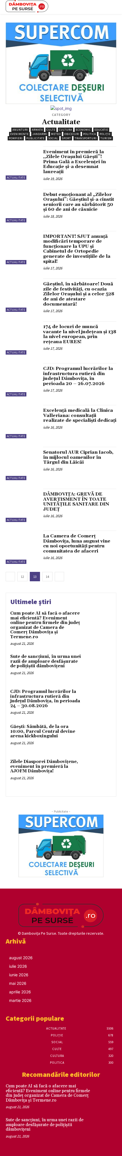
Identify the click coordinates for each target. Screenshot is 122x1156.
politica (89, 134)
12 (22, 576)
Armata (37, 130)
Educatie (101, 130)
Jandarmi (39, 134)
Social (53, 138)
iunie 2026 (18, 974)
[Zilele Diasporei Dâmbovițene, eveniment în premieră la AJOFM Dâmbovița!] (98, 771)
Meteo (56, 134)
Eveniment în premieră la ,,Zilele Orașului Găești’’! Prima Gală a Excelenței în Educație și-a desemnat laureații (74, 162)
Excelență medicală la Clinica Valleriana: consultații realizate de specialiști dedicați (79, 415)
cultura (65, 130)
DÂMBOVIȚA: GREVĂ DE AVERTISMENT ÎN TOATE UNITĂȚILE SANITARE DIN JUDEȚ (76, 501)
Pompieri (16, 138)
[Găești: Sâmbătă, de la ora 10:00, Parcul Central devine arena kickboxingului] (98, 736)
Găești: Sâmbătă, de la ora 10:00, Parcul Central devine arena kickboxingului (42, 731)
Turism (106, 138)
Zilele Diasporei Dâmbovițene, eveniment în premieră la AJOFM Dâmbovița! (44, 766)
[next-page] (59, 576)
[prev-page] (10, 576)
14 (47, 576)
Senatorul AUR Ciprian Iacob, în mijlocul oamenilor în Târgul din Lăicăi (78, 457)
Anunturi (20, 130)
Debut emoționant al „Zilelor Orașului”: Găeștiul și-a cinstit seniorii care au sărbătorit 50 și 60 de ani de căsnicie (78, 202)
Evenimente (19, 134)
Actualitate (16, 177)
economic (83, 130)
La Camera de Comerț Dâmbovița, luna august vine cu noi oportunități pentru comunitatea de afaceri (76, 543)
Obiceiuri (71, 134)
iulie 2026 (18, 966)
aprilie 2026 (20, 991)
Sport (66, 138)
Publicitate (35, 138)
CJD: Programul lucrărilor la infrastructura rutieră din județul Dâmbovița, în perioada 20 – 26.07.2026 (78, 376)
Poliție (105, 134)
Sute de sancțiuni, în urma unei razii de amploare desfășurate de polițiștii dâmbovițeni (45, 661)
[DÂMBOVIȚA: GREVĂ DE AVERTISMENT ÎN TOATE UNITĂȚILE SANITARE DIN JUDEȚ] (22, 505)
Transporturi (86, 138)
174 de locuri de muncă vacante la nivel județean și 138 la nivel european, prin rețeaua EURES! (79, 334)
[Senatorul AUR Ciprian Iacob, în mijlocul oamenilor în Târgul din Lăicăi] (22, 463)
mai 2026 (17, 983)
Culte (51, 130)
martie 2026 (20, 1000)
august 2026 (21, 957)
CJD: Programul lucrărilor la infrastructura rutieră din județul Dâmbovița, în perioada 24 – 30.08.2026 (45, 699)
